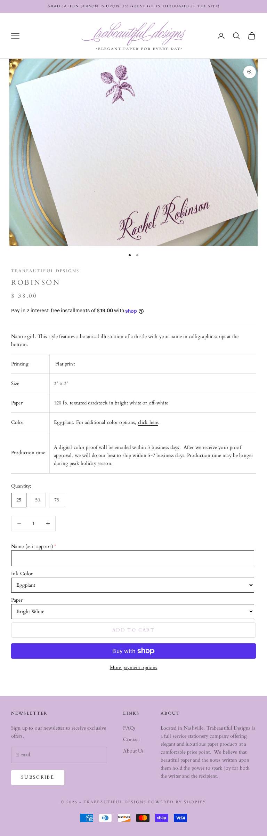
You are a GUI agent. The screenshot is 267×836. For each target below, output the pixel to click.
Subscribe (37, 777)
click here (148, 422)
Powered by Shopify (177, 802)
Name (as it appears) (32, 546)
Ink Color (22, 573)
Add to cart (133, 630)
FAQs (129, 728)
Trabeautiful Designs (45, 271)
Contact (131, 739)
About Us (133, 751)
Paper (17, 600)
